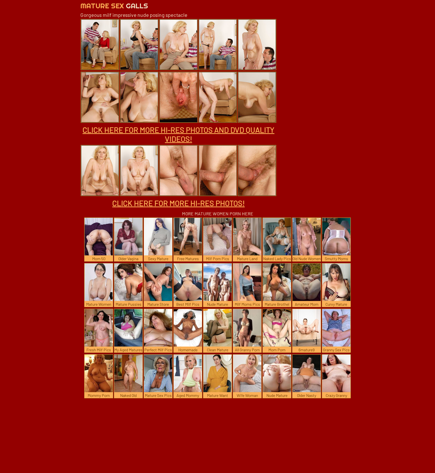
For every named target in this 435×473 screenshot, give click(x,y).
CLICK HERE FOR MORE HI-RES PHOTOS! (178, 203)
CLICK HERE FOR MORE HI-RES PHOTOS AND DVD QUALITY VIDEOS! (178, 134)
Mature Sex (114, 5)
